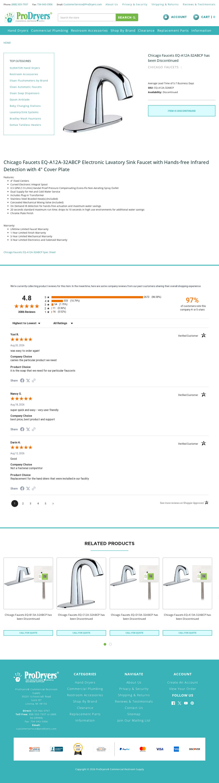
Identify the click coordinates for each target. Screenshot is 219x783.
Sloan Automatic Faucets (26, 86)
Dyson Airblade (20, 99)
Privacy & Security (134, 4)
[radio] (109, 297)
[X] (179, 703)
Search (125, 17)
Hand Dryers (18, 30)
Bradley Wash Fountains (25, 118)
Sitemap (134, 714)
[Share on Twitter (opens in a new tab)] (28, 380)
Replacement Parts (173, 30)
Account (179, 17)
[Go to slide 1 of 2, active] (105, 644)
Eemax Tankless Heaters (25, 124)
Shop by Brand (123, 30)
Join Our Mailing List (134, 720)
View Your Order (182, 689)
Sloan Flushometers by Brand (29, 80)
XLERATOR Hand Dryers (25, 67)
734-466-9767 (36, 710)
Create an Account (182, 682)
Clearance (146, 30)
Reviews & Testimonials (199, 4)
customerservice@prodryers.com (36, 726)
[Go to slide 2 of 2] (110, 644)
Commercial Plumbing (49, 30)
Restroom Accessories (89, 30)
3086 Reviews (30, 312)
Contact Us (134, 708)
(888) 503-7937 (19, 4)
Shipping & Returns (165, 4)
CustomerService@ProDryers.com (82, 4)
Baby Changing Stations (25, 105)
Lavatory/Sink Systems (24, 112)
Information (201, 30)
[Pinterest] (192, 703)
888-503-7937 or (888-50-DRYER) (36, 716)
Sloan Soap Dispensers (25, 93)
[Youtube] (186, 703)
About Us (112, 4)
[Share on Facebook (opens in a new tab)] (22, 381)
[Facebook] (173, 703)
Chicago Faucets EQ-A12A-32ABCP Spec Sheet (30, 252)
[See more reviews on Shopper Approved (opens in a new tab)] (34, 380)
